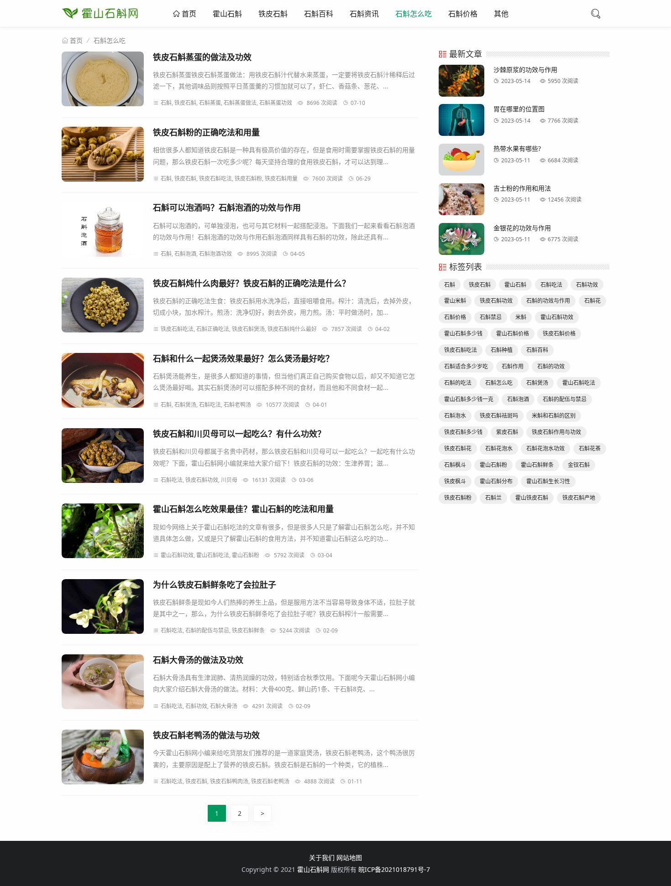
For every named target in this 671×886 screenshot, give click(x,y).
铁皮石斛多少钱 (463, 432)
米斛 (520, 317)
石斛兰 (493, 498)
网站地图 (349, 857)
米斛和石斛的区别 (554, 416)
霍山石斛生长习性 (548, 481)
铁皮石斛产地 (578, 498)
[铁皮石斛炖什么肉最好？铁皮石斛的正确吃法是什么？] (103, 307)
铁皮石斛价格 (559, 333)
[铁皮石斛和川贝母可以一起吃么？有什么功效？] (103, 457)
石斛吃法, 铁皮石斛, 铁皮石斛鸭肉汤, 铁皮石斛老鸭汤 (225, 781)
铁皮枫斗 (455, 481)
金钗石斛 (579, 465)
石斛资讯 (364, 14)
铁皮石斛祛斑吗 (499, 416)
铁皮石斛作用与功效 (556, 432)
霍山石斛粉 (493, 465)
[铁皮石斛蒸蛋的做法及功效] (103, 80)
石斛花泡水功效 (545, 448)
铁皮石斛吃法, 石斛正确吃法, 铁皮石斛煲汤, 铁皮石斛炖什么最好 (239, 329)
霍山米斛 (455, 301)
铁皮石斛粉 (458, 498)
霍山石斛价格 (512, 333)
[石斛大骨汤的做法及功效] (103, 683)
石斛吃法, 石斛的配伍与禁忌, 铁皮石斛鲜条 (213, 630)
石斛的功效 (551, 366)
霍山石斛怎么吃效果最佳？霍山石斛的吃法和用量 (243, 509)
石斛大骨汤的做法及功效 (198, 660)
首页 (188, 13)
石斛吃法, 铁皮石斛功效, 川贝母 (199, 480)
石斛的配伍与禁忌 (565, 399)
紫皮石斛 (507, 432)
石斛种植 (502, 350)
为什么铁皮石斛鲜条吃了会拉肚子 (214, 585)
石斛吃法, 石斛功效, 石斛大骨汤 (199, 706)
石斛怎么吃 (413, 14)
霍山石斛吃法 (578, 383)
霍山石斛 (227, 14)
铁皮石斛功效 (496, 301)
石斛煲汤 (537, 383)
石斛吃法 (551, 285)
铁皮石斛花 (458, 448)
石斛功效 (587, 285)
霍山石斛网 (313, 869)
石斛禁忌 (491, 317)
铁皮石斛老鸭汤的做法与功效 (206, 735)
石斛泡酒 (518, 399)
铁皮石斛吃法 (460, 350)
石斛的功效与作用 (548, 301)
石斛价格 (462, 14)
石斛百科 (318, 14)
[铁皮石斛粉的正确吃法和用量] (103, 156)
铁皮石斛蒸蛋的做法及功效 (202, 57)
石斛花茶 (590, 448)
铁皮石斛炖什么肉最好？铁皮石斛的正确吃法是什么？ (251, 283)
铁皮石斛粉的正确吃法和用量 (206, 132)
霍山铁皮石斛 (531, 498)
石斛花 (592, 301)
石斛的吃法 (458, 383)
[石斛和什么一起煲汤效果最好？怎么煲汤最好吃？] (103, 382)
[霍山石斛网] (100, 20)
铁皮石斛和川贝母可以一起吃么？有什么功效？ (239, 434)
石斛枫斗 (455, 465)
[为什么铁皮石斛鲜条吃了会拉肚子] (103, 608)
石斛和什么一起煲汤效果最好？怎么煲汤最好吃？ (243, 358)
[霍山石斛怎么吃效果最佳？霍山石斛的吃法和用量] (103, 532)
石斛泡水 (455, 416)
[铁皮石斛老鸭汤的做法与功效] (103, 759)
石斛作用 (513, 366)
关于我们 (322, 857)
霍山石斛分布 (496, 481)
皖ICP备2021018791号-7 (394, 869)
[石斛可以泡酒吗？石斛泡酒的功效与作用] (103, 231)
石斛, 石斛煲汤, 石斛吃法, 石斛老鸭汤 (206, 405)
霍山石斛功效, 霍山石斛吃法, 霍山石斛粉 (210, 555)
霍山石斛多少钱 (463, 333)
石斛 (449, 285)
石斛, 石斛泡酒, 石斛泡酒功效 (196, 254)
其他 (501, 14)
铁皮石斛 (273, 14)
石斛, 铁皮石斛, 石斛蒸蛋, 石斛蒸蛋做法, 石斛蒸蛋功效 (226, 103)
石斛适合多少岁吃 (466, 366)
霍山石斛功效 (556, 317)
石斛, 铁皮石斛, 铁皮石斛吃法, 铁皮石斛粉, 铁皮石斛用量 (229, 178)
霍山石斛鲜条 (537, 465)
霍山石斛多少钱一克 (468, 399)
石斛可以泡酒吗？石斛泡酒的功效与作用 (227, 207)
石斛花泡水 (499, 448)
